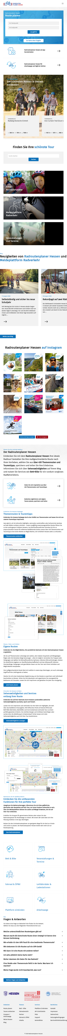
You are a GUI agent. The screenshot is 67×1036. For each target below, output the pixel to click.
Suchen (33, 159)
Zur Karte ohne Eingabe (33, 40)
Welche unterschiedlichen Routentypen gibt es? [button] (22, 931)
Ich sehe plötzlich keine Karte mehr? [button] (17, 955)
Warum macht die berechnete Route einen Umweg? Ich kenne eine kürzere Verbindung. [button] (29, 937)
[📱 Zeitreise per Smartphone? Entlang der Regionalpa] (12, 383)
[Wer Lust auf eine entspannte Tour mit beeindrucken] (12, 404)
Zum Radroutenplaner (13, 832)
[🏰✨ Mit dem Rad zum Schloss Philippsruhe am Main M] (12, 362)
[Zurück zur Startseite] (13, 3)
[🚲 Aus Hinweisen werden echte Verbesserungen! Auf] (54, 404)
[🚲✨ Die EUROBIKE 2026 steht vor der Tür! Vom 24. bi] (12, 425)
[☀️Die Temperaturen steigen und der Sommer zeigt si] (54, 362)
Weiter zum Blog (8, 336)
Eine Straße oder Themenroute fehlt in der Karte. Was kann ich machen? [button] (28, 964)
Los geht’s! (33, 32)
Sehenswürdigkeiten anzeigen (15, 721)
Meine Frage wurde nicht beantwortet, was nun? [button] (22, 970)
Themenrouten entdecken (14, 536)
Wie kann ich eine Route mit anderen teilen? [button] (21, 951)
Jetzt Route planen (12, 685)
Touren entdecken (15, 90)
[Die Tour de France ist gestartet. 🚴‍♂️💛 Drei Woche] (33, 383)
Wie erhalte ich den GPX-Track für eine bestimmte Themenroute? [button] (29, 942)
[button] (63, 3)
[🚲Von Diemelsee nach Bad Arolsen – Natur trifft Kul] (54, 383)
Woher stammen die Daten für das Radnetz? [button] (20, 959)
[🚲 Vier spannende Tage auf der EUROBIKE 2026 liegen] (33, 404)
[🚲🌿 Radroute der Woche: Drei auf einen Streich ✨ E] (33, 362)
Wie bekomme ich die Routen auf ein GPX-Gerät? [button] (22, 947)
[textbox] (33, 23)
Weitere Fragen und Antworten (15, 980)
